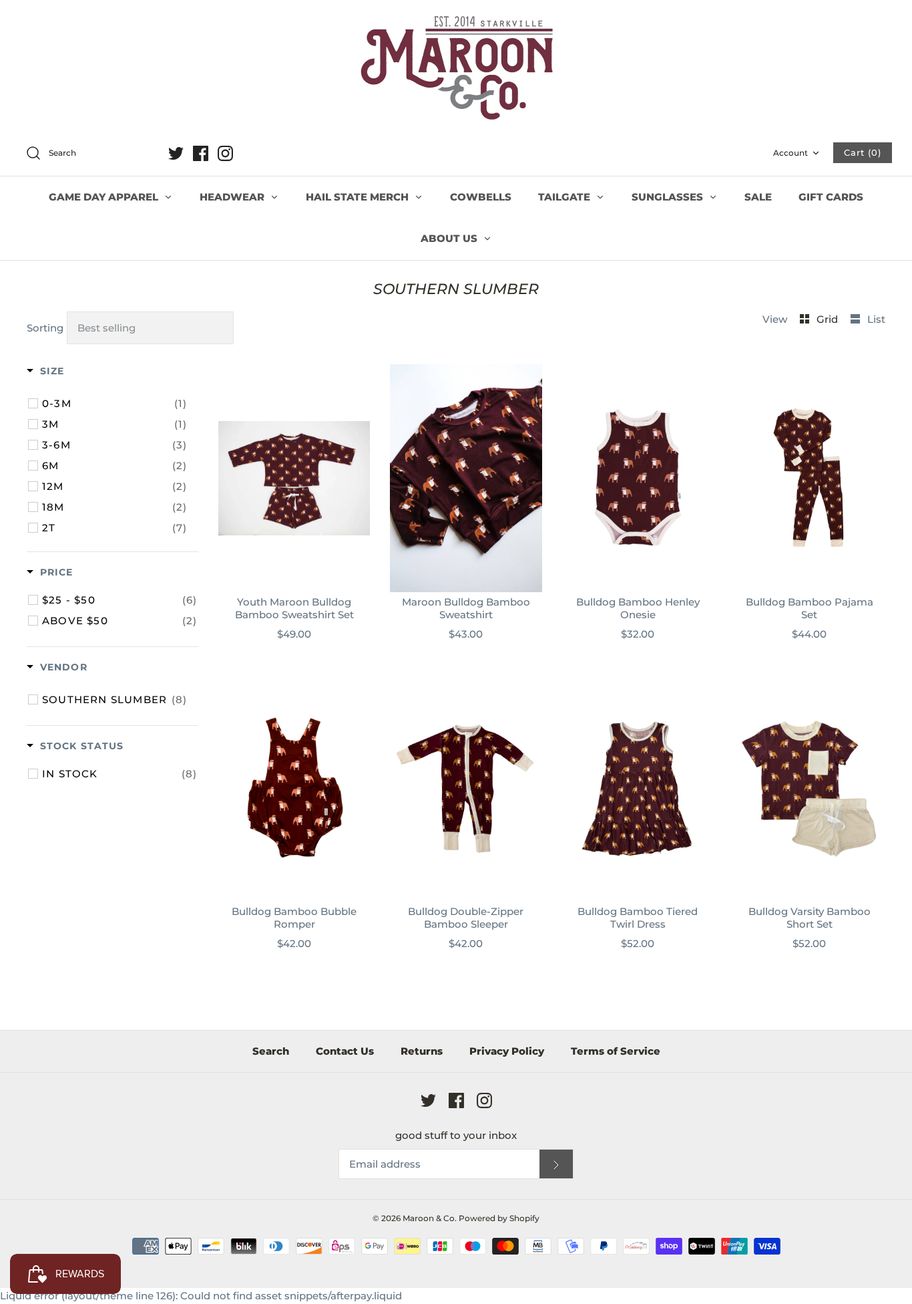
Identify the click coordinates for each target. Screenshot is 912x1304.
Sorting (45, 327)
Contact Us (345, 1051)
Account (790, 153)
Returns (422, 1051)
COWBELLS (480, 196)
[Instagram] (225, 153)
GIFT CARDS (831, 196)
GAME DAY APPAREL (105, 196)
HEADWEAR (233, 196)
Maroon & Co (429, 1218)
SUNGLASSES (669, 196)
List (876, 319)
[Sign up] (556, 1164)
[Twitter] (176, 153)
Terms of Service (615, 1051)
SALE (758, 196)
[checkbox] (114, 404)
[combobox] (89, 153)
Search (270, 1051)
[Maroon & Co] (456, 69)
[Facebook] (200, 153)
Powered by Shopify (499, 1218)
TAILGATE (565, 196)
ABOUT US (450, 238)
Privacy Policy (506, 1051)
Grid (829, 319)
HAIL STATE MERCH (358, 196)
